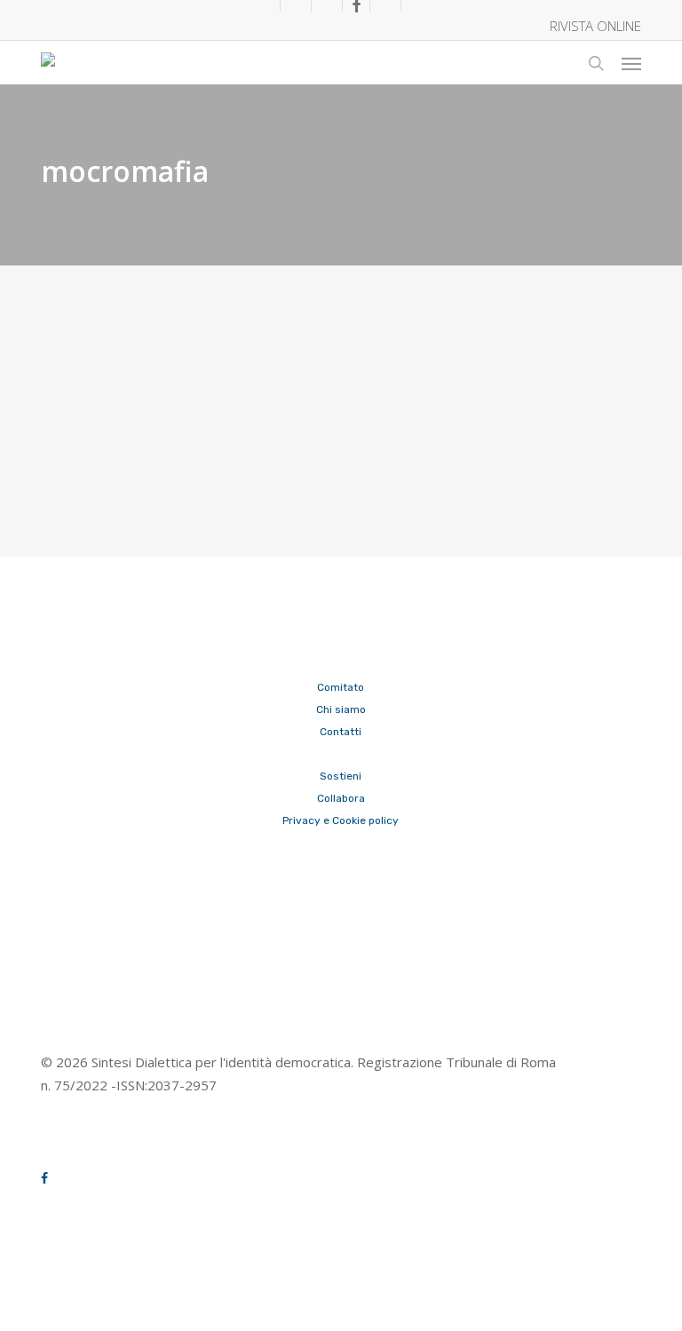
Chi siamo (341, 709)
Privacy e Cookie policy (340, 820)
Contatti (340, 731)
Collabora (341, 798)
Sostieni (340, 776)
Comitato (340, 687)
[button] (631, 63)
